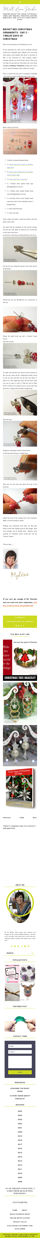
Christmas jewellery (16, 621)
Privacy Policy (20, 1222)
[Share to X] (19, 626)
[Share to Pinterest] (23, 626)
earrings (29, 621)
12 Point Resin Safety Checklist (20, 1097)
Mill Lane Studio (22, 1234)
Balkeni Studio (11, 1236)
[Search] (32, 953)
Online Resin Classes (20, 1218)
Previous (7, 817)
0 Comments (20, 617)
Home (22, 817)
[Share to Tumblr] (21, 626)
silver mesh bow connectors (18, 179)
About (24, 1210)
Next (35, 817)
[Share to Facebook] (16, 626)
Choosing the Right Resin (20, 1090)
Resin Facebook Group (20, 1214)
